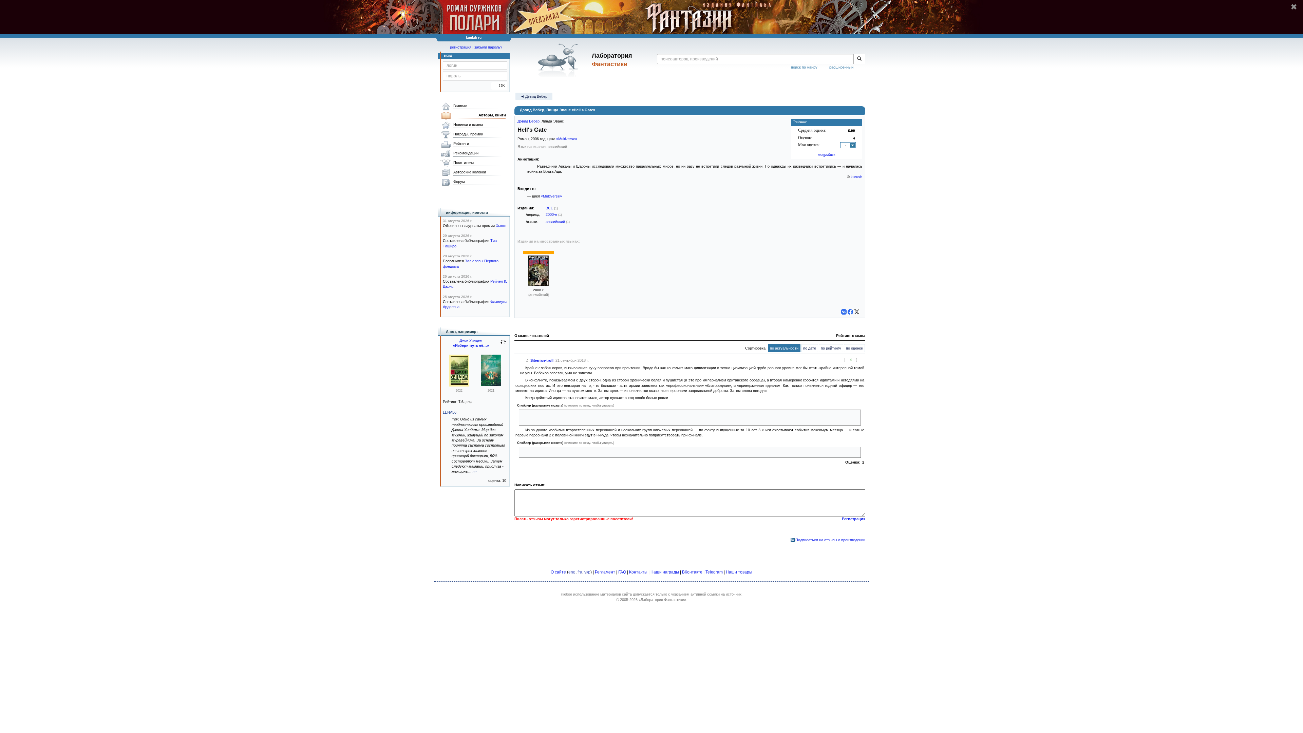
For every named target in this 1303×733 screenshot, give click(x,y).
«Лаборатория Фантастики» (662, 600)
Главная (460, 106)
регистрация (460, 47)
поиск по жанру (804, 67)
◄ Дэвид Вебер (534, 96)
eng (571, 572)
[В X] (857, 312)
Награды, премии (468, 134)
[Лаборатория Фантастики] (559, 60)
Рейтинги (461, 144)
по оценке (854, 348)
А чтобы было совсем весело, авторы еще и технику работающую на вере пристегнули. (598, 452)
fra (580, 572)
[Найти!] (859, 59)
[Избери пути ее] (459, 385)
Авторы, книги (492, 115)
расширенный (841, 67)
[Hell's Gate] (538, 285)
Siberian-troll (541, 360)
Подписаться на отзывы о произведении (830, 540)
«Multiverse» (566, 139)
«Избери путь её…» (471, 345)
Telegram (714, 572)
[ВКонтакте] (844, 312)
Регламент (605, 572)
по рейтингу (831, 348)
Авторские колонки (469, 172)
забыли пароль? (488, 47)
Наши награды (664, 572)
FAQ (622, 572)
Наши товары (739, 572)
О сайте (558, 572)
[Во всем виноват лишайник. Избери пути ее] (491, 385)
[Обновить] (503, 345)
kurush (856, 177)
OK (499, 85)
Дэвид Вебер (528, 121)
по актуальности (784, 348)
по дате (809, 348)
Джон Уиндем (471, 340)
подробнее (826, 155)
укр (587, 572)
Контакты (638, 572)
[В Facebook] (850, 312)
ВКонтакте (692, 572)
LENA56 (449, 412)
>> (474, 471)
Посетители (463, 163)
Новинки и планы (468, 125)
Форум (459, 182)
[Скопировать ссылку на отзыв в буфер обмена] (527, 360)
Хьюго (501, 226)
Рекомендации (465, 153)
